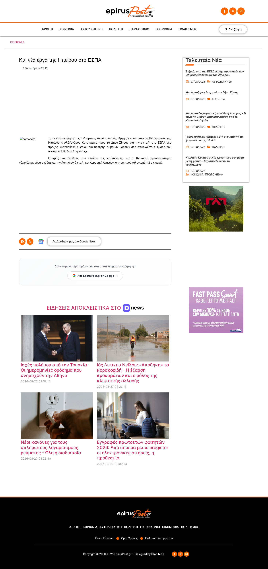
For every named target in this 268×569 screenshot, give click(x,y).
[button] (22, 241)
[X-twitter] (232, 11)
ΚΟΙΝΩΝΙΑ (66, 29)
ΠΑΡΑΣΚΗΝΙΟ (139, 29)
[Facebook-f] (224, 11)
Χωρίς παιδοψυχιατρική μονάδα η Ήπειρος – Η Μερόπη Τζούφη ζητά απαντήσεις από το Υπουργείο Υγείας (216, 117)
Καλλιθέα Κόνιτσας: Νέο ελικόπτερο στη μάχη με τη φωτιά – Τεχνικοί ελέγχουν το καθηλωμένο (215, 161)
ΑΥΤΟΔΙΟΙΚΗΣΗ (91, 29)
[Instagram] (241, 11)
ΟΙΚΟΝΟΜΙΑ (164, 29)
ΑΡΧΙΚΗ (47, 29)
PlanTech (157, 554)
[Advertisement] (95, 103)
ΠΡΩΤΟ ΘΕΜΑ (214, 174)
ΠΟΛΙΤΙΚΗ (116, 29)
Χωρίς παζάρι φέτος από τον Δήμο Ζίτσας (212, 92)
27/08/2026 (198, 81)
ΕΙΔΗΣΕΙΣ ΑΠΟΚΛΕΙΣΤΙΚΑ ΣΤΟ (84, 308)
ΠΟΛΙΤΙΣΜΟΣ (188, 29)
